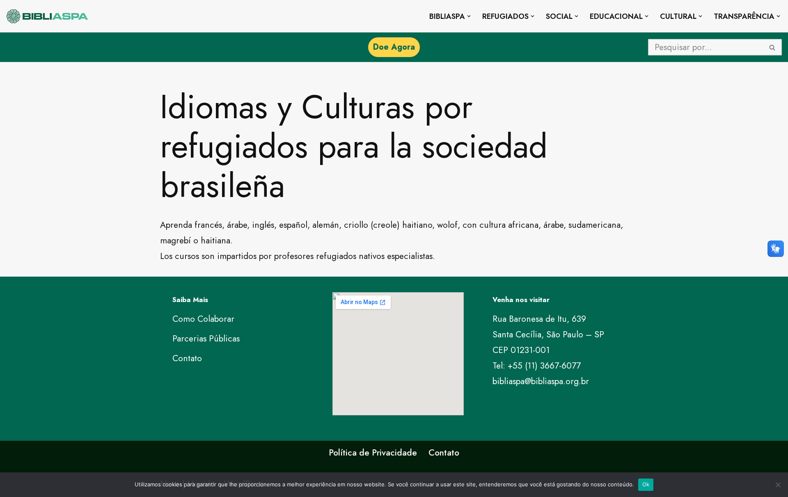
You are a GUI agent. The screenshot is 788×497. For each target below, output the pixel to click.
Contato (187, 358)
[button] (469, 16)
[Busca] (772, 47)
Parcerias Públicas (206, 338)
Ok (646, 484)
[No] (778, 485)
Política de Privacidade (373, 453)
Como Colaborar (203, 319)
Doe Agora (394, 47)
